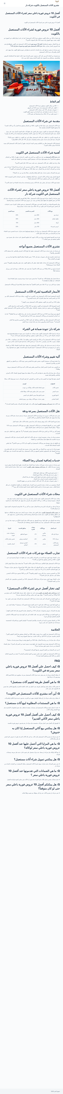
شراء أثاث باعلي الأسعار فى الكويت (47, 593)
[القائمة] (4, 3)
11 (54, 321)
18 (18, 522)
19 (32, 559)
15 (56, 427)
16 (21, 431)
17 (12, 486)
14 (5, 403)
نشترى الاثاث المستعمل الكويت (50, 512)
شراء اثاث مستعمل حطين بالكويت (36, 467)
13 (35, 347)
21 (24, 649)
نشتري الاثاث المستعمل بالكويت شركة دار (42, 5)
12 (11, 335)
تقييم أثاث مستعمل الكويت (45, 404)
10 (27, 297)
